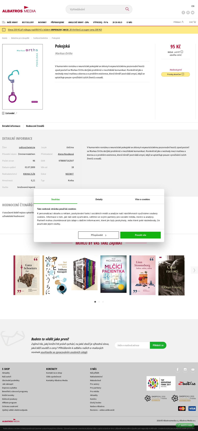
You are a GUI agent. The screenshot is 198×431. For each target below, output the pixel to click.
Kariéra (93, 399)
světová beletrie (27, 147)
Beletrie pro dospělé (20, 38)
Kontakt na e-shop (54, 373)
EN (192, 6)
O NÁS (129, 22)
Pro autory (94, 384)
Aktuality (6, 373)
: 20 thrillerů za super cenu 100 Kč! (82, 29)
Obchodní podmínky (11, 380)
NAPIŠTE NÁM (186, 425)
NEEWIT (70, 173)
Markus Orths (63, 53)
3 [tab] (103, 302)
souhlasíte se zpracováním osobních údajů (63, 352)
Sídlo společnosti (53, 376)
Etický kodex (95, 402)
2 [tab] (99, 302)
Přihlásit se (158, 345)
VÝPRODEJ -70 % (100, 22)
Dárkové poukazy (9, 399)
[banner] (19, 7)
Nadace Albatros (97, 406)
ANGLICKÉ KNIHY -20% (78, 22)
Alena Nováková (66, 154)
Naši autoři (6, 376)
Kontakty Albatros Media (57, 380)
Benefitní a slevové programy (15, 391)
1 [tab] (95, 302)
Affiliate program (9, 402)
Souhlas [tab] (55, 199)
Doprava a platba (9, 387)
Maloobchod (95, 380)
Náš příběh (94, 373)
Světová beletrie (40, 38)
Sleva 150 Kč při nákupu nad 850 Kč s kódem (34, 29)
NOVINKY (42, 22)
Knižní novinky (8, 395)
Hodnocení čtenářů (35, 126)
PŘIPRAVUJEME (57, 22)
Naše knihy (12, 22)
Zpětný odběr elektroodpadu (14, 410)
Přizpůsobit (97, 235)
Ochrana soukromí (10, 406)
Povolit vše (140, 235)
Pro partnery (95, 387)
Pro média (94, 391)
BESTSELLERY (28, 22)
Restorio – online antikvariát (102, 410)
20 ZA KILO (117, 22)
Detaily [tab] (99, 199)
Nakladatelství (96, 376)
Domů (4, 38)
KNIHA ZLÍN (29, 173)
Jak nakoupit (7, 384)
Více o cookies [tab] (142, 199)
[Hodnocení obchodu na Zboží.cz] (186, 382)
